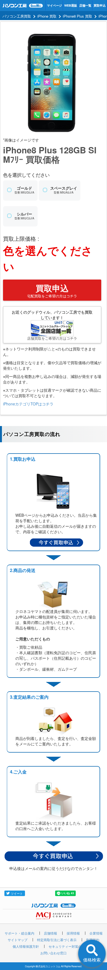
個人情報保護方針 (26, 946)
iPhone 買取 (47, 16)
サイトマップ (17, 939)
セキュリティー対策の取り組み (72, 946)
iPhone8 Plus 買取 (77, 16)
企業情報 (96, 933)
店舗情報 (50, 933)
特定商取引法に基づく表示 (57, 939)
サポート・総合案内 (19, 933)
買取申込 (100, 5)
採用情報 (73, 933)
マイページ (54, 5)
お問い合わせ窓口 (53, 952)
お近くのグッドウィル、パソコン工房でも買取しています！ (52, 325)
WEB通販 (70, 5)
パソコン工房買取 (16, 16)
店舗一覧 (85, 5)
